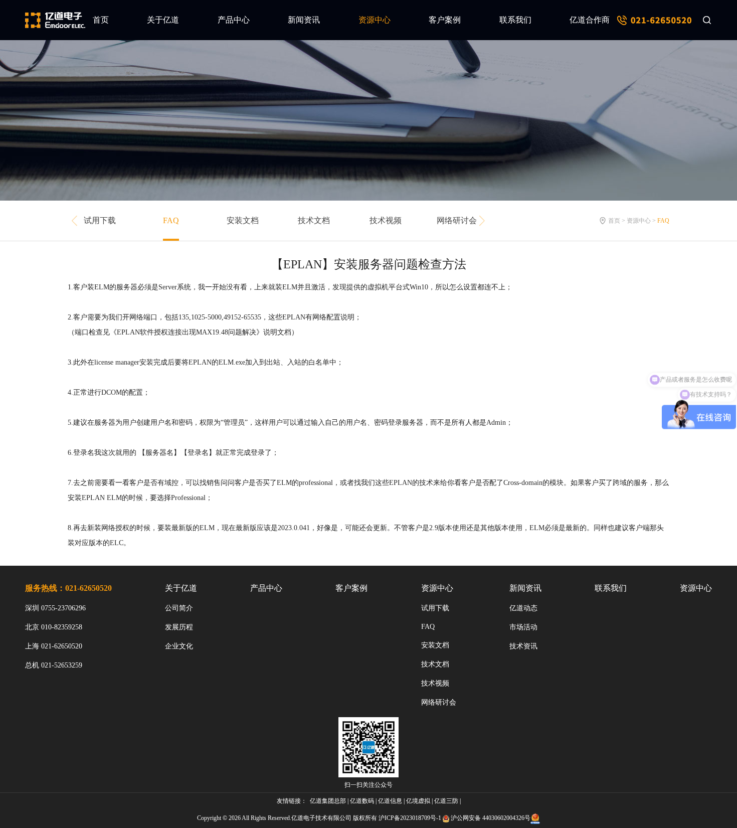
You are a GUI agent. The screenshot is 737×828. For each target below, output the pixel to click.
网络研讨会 (457, 220)
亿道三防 (446, 800)
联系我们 (515, 20)
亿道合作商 (590, 20)
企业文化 (179, 646)
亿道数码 (362, 800)
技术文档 (314, 220)
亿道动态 (523, 608)
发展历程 (179, 627)
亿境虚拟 (418, 800)
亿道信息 (390, 800)
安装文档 (243, 220)
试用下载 (100, 220)
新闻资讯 (304, 20)
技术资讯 (523, 646)
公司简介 (179, 608)
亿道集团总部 (328, 800)
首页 (101, 20)
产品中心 (234, 20)
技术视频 (386, 220)
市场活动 (523, 627)
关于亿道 (163, 20)
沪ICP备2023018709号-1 (410, 817)
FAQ (171, 220)
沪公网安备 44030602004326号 (490, 817)
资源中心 (374, 20)
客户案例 (445, 20)
